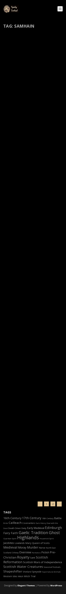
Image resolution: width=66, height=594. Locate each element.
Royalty (23, 557)
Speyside (36, 571)
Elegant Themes (26, 585)
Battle (58, 518)
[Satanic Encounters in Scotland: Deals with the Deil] (33, 448)
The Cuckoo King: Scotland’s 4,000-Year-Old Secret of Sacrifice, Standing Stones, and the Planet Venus (33, 74)
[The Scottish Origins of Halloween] (33, 398)
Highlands (28, 537)
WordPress (56, 585)
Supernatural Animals (51, 572)
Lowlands (20, 543)
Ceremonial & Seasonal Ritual (33, 410)
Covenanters (28, 523)
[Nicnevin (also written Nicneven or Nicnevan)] (33, 324)
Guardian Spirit (9, 538)
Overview (25, 552)
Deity (23, 528)
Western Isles (10, 576)
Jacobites (8, 543)
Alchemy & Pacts (27, 463)
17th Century (31, 518)
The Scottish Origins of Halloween (33, 405)
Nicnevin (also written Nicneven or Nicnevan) (31, 361)
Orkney (15, 552)
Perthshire (36, 553)
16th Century (12, 518)
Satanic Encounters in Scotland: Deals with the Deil (32, 457)
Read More (15, 106)
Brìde (5, 523)
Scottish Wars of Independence (42, 562)
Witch (20, 576)
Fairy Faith (24, 266)
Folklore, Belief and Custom (42, 266)
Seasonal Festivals (52, 567)
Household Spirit (47, 538)
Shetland (27, 571)
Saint (32, 557)
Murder (32, 547)
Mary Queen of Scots (37, 543)
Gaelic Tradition (33, 532)
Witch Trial (29, 576)
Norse (42, 547)
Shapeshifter (12, 571)
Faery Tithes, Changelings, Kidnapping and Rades (26, 259)
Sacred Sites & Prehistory (31, 84)
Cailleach (15, 523)
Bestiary (23, 180)
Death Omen (14, 528)
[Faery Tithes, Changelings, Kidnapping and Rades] (33, 233)
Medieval (10, 547)
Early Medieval (35, 528)
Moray (22, 547)
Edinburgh (53, 527)
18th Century (48, 518)
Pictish (45, 552)
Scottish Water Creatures (23, 566)
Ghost (54, 532)
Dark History (41, 523)
